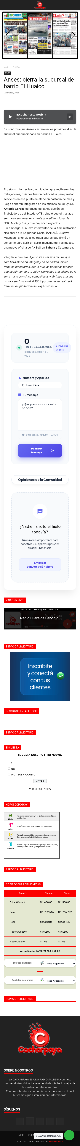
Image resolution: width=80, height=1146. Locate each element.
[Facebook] (7, 101)
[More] (42, 101)
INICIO (21, 1135)
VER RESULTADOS (40, 789)
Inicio (6, 67)
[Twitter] (16, 101)
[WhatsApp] (33, 101)
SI (12, 763)
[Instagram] (30, 1121)
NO (13, 769)
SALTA (16, 67)
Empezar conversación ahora (40, 564)
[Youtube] (60, 1121)
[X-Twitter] (50, 1121)
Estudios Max (56, 1141)
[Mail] (40, 1121)
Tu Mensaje (30, 395)
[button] (6, 5)
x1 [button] (69, 117)
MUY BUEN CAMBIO (23, 774)
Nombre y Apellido (36, 377)
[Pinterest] (24, 101)
